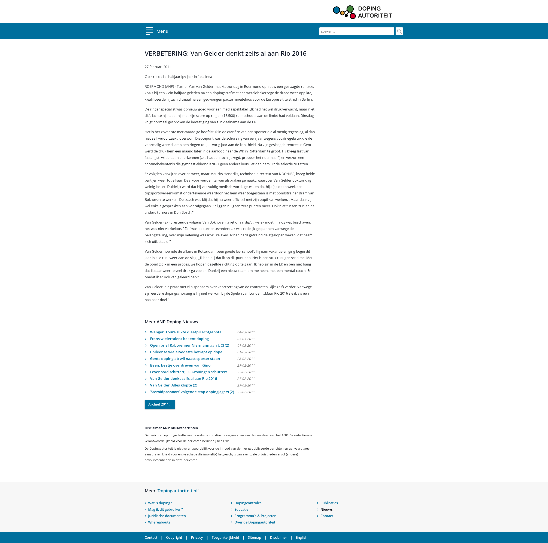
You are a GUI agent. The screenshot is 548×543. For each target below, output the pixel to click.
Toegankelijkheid (225, 537)
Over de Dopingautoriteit (254, 522)
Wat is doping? (160, 503)
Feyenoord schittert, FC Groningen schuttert (188, 371)
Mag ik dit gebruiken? (165, 509)
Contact (326, 515)
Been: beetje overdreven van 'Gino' (180, 365)
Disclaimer (278, 537)
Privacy (197, 537)
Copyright (174, 537)
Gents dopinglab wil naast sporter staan (185, 358)
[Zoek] (399, 31)
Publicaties (329, 503)
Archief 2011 (158, 404)
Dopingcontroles (248, 503)
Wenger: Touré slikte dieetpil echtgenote (186, 332)
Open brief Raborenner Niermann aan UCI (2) (189, 345)
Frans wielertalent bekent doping (179, 338)
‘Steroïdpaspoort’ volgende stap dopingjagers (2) (192, 391)
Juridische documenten (167, 515)
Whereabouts (159, 522)
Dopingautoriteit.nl (178, 491)
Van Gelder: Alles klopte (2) (173, 385)
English (301, 537)
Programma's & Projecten (255, 515)
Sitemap (254, 537)
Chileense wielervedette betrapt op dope (186, 351)
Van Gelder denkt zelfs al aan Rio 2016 (183, 378)
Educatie (241, 509)
